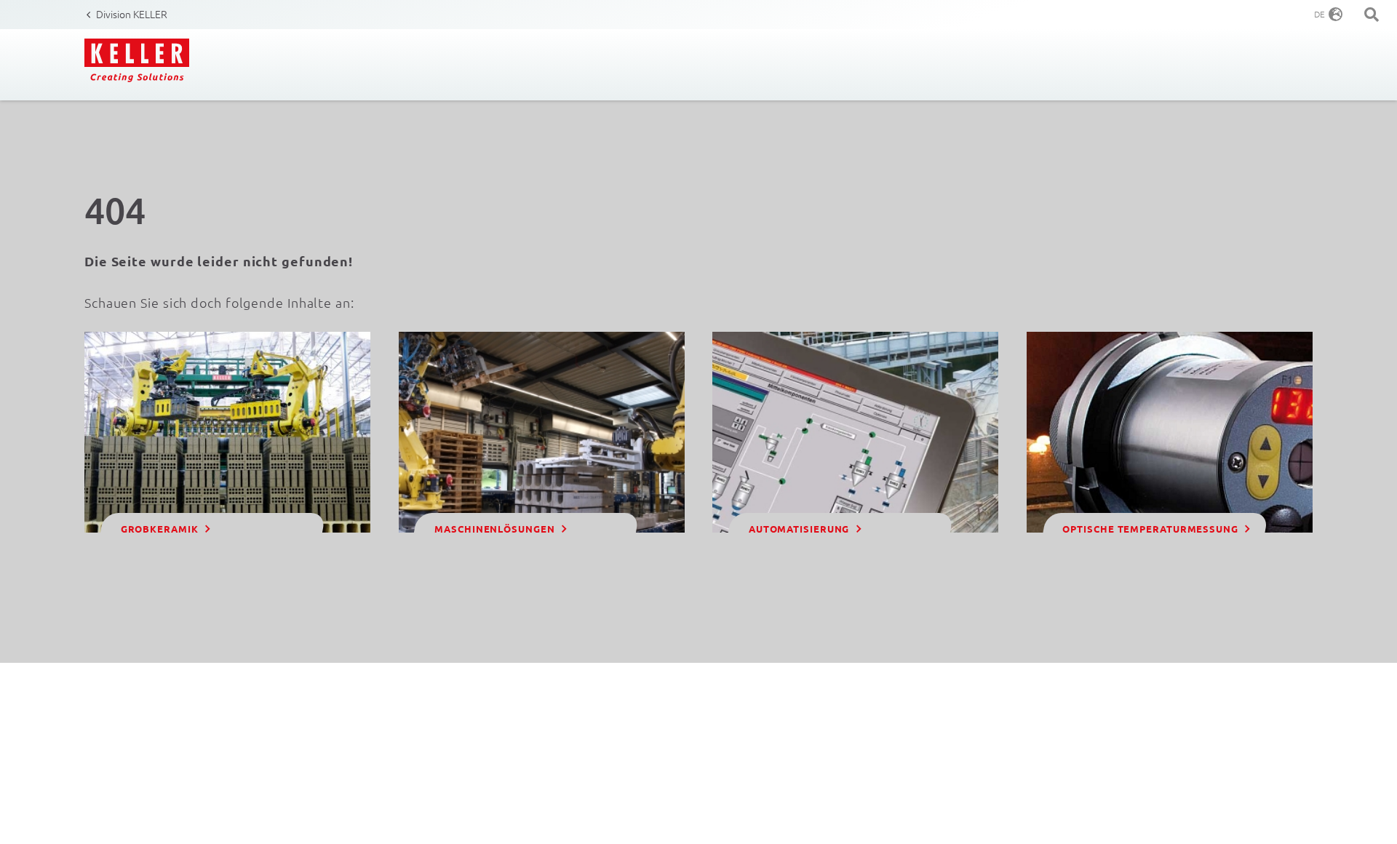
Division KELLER (131, 14)
